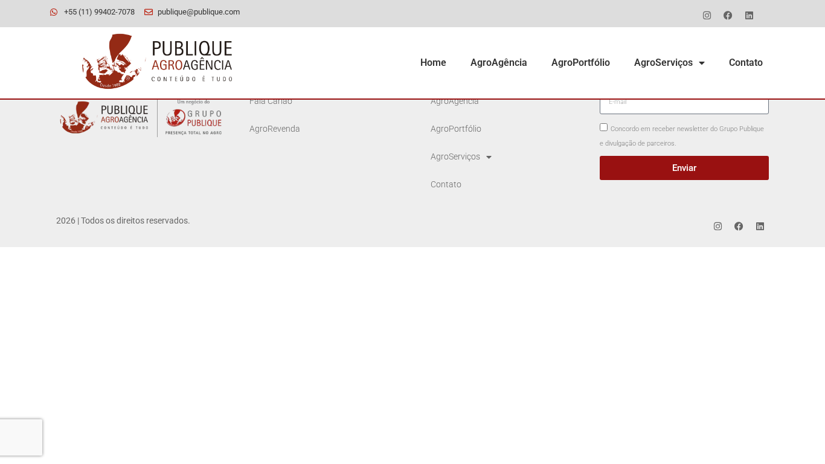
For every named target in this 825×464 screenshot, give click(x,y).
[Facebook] (728, 15)
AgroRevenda (274, 129)
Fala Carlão (270, 101)
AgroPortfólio (580, 62)
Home (433, 62)
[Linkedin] (749, 15)
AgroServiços (663, 62)
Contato (746, 62)
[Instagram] (707, 15)
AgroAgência (498, 62)
